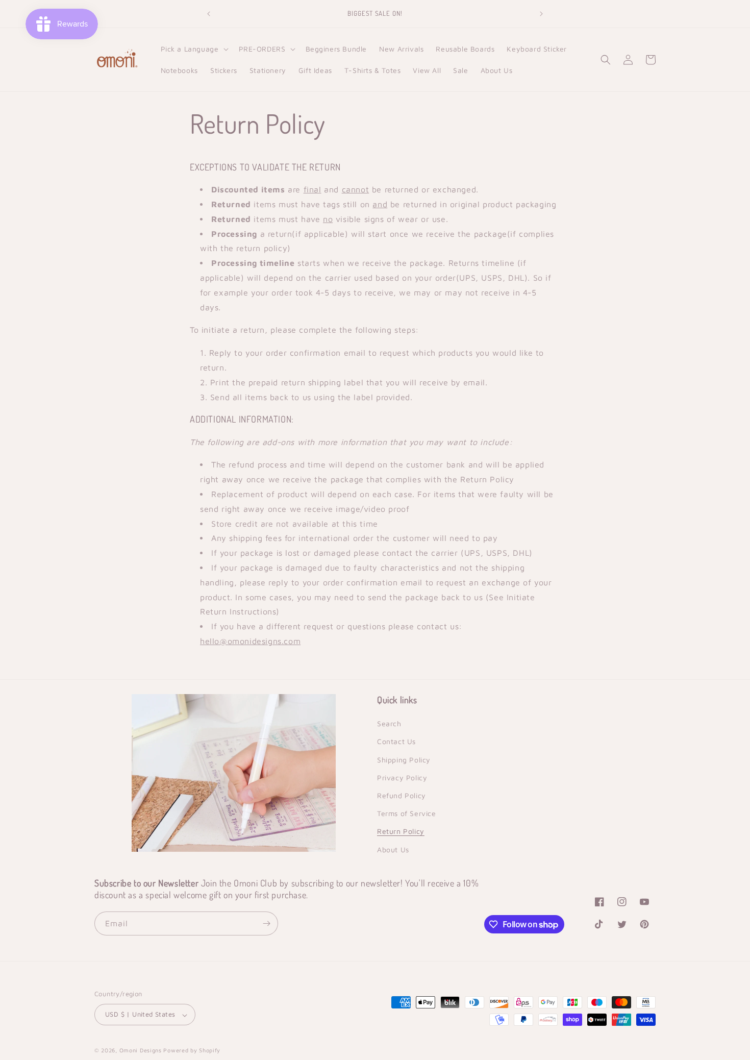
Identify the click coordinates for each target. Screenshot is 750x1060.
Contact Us (396, 741)
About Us (393, 849)
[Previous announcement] (208, 14)
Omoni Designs (140, 1050)
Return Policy (400, 831)
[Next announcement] (541, 14)
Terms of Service (406, 813)
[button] (194, 49)
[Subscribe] (266, 923)
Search (389, 724)
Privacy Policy (402, 777)
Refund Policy (401, 795)
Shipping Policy (404, 759)
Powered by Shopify (191, 1050)
